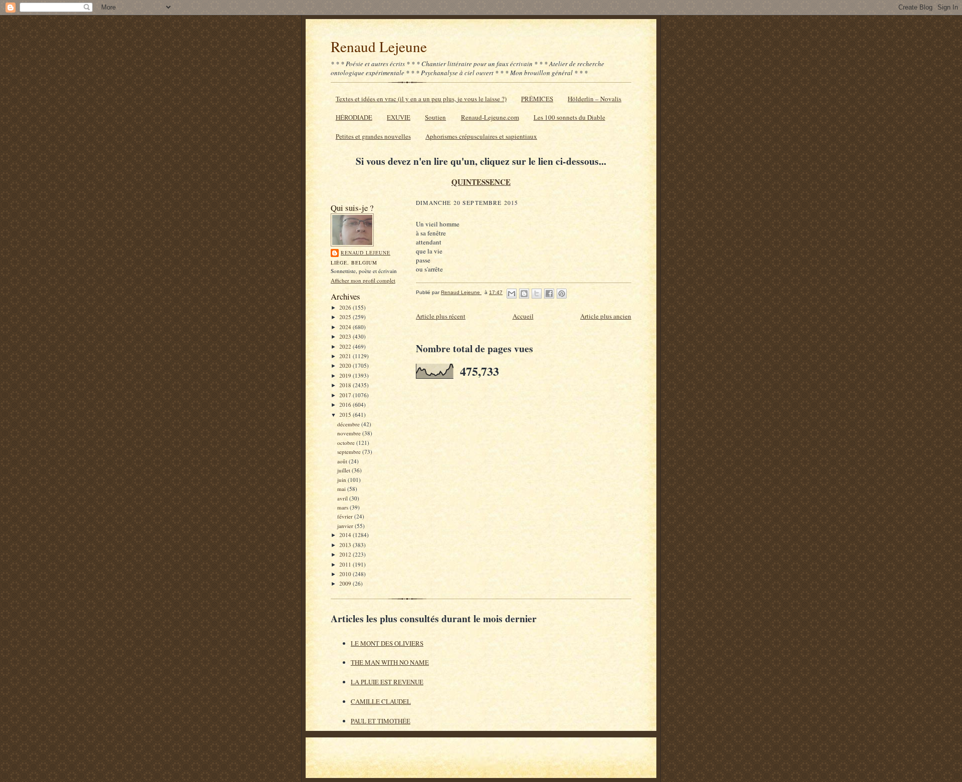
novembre (349, 433)
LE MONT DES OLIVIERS (387, 643)
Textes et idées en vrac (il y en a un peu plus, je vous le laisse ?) (421, 98)
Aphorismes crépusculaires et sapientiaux (481, 136)
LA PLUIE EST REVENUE (387, 681)
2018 (346, 385)
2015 (346, 414)
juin (342, 479)
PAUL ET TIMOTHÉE (380, 720)
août (343, 461)
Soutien (435, 117)
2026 (346, 307)
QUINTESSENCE (481, 181)
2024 (346, 327)
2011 (346, 564)
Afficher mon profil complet (363, 280)
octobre (346, 442)
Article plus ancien (605, 316)
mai (342, 488)
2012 (346, 554)
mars (343, 507)
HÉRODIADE (354, 117)
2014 (346, 535)
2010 (346, 574)
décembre (349, 424)
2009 (346, 583)
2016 (346, 404)
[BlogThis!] (524, 294)
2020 (346, 365)
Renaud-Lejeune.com (490, 117)
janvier (346, 526)
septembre (349, 451)
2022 (346, 346)
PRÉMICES (537, 98)
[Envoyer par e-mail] (512, 294)
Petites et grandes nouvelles (373, 136)
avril (343, 498)
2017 (346, 395)
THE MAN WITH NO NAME (390, 662)
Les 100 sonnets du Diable (569, 117)
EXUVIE (398, 117)
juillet (344, 470)
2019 (346, 375)
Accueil (523, 316)
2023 (346, 336)
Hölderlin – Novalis (594, 98)
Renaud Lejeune (379, 46)
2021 (346, 356)
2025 (346, 317)
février (345, 516)
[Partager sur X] (537, 294)
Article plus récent (440, 316)
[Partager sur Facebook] (549, 294)
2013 (346, 545)
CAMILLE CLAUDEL (381, 701)
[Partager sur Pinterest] (562, 294)
